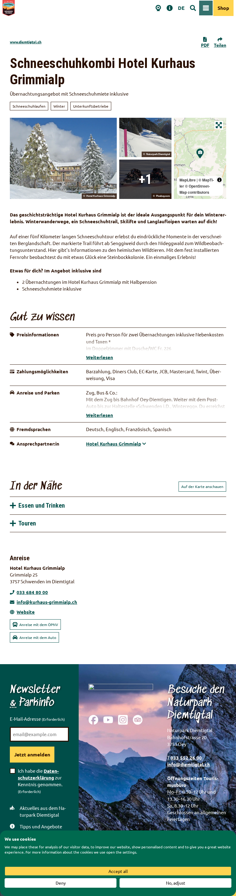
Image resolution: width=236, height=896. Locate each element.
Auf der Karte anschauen (202, 486)
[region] (200, 158)
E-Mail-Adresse (37, 719)
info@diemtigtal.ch (188, 764)
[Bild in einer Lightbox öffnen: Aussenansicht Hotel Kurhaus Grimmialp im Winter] (63, 158)
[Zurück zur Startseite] (8, 8)
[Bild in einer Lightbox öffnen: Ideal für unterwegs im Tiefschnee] (145, 179)
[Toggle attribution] (219, 180)
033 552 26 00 (186, 758)
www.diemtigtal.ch (25, 41)
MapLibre (187, 180)
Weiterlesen (99, 357)
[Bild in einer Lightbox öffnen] (120, 694)
